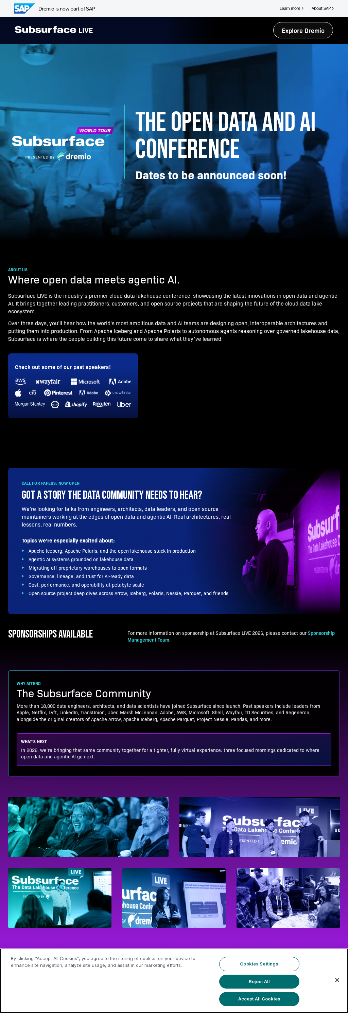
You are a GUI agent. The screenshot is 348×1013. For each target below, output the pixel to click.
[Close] (337, 980)
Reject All (259, 981)
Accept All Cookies (259, 998)
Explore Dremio (303, 30)
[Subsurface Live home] (54, 29)
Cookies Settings (259, 963)
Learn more (290, 8)
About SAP (321, 8)
